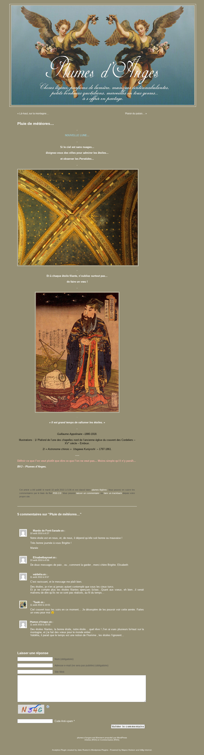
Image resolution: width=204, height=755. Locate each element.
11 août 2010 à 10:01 (40, 605)
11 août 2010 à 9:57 (39, 577)
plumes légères (99, 490)
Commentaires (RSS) (109, 740)
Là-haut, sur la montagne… (34, 113)
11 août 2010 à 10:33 (40, 624)
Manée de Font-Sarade (46, 530)
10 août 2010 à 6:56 (39, 560)
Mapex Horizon (128, 750)
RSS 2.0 (57, 493)
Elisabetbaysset (42, 557)
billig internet (146, 750)
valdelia (37, 574)
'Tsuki (36, 602)
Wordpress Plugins (99, 750)
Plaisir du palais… (135, 113)
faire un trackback (113, 493)
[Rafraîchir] (48, 707)
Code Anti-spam (64, 721)
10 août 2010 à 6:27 (39, 533)
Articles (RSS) (90, 740)
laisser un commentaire (87, 493)
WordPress (122, 738)
